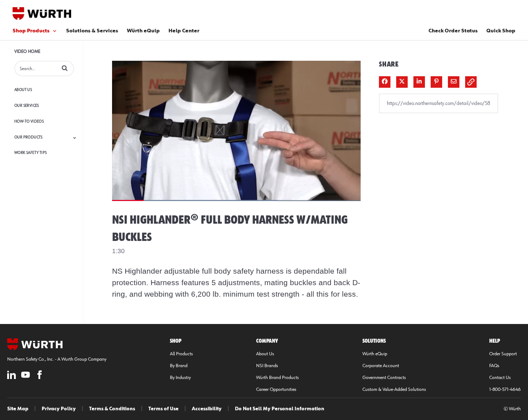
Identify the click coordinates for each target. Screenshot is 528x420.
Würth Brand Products (277, 377)
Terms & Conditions (112, 408)
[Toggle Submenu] (74, 137)
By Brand (178, 365)
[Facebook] (39, 376)
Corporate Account (380, 365)
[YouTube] (25, 376)
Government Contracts (384, 377)
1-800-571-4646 (505, 389)
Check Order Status (453, 30)
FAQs (494, 365)
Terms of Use (163, 408)
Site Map (17, 408)
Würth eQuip (143, 30)
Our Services (26, 106)
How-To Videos (29, 121)
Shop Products (31, 30)
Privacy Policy (59, 408)
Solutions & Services (92, 30)
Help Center (183, 30)
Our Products (28, 137)
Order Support (503, 353)
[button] (64, 67)
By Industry (180, 377)
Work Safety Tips (30, 153)
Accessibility (207, 408)
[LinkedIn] (11, 376)
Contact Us (500, 377)
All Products (181, 353)
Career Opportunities (276, 389)
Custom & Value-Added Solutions (394, 389)
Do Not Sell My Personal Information (279, 408)
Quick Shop (500, 30)
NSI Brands (267, 365)
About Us (23, 90)
